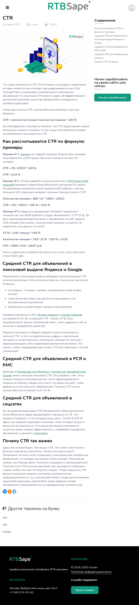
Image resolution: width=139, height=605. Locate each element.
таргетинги (41, 433)
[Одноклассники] (9, 491)
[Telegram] (14, 491)
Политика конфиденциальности (91, 572)
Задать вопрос (84, 590)
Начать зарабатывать (112, 97)
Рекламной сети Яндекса (33, 372)
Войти (131, 8)
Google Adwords (71, 315)
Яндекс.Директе (48, 315)
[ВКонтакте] (5, 491)
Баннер (25, 154)
